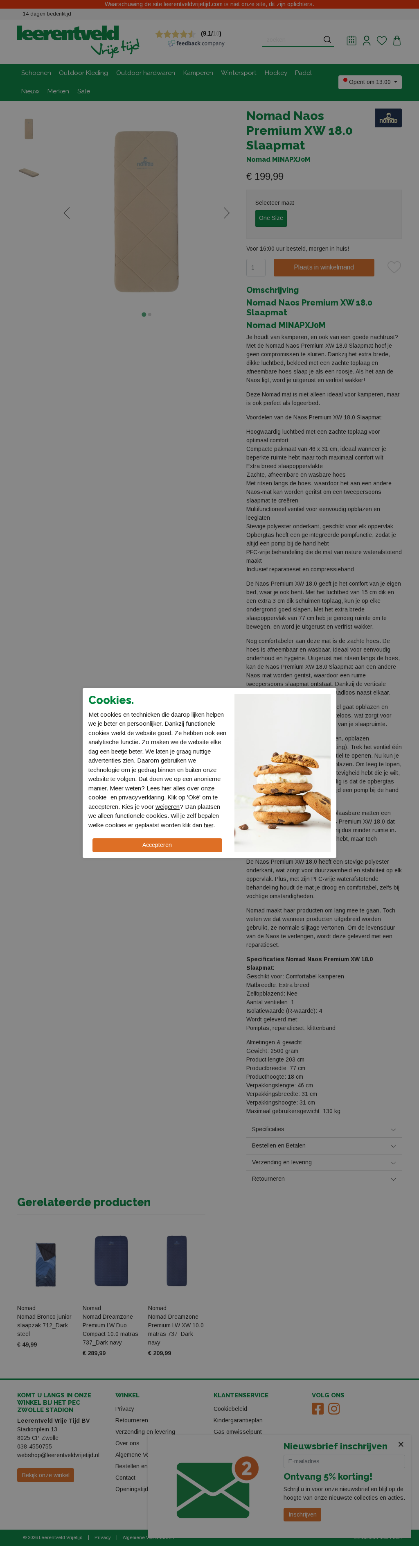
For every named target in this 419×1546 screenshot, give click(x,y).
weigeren (167, 806)
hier (166, 788)
